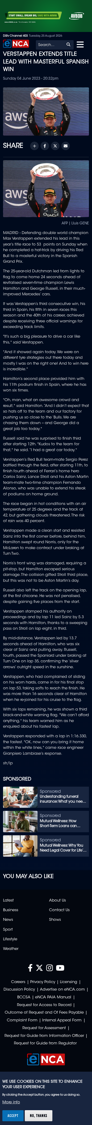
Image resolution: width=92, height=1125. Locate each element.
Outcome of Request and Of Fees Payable (44, 1013)
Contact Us (59, 910)
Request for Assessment (44, 1028)
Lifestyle (10, 939)
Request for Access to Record (44, 1005)
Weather (10, 949)
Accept (13, 1115)
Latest (8, 900)
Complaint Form (22, 1020)
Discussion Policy (19, 990)
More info (11, 1102)
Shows (55, 920)
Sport (8, 930)
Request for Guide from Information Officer (44, 1036)
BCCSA (23, 997)
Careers (18, 982)
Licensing (68, 982)
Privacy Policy (42, 982)
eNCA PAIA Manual (53, 997)
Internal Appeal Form (62, 1020)
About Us (57, 900)
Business (10, 910)
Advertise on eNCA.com (62, 990)
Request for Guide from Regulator (45, 1043)
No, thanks (38, 1115)
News (8, 920)
